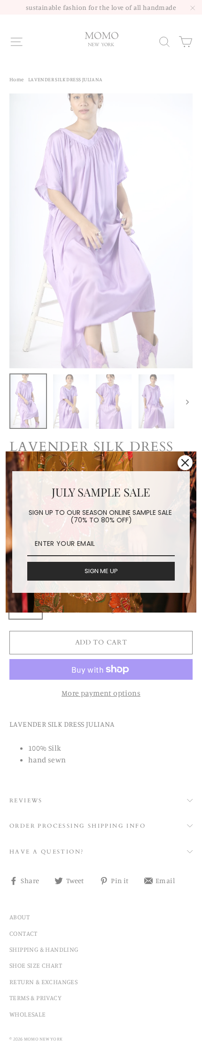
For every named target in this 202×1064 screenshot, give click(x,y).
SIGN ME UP (101, 571)
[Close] (185, 462)
